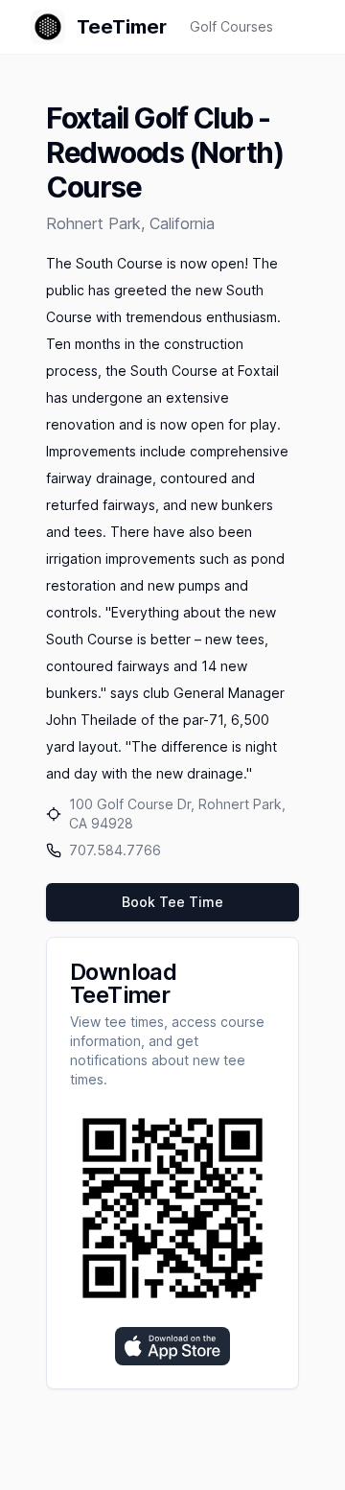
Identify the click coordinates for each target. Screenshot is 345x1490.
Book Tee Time (172, 902)
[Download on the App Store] (172, 1346)
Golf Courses (231, 26)
